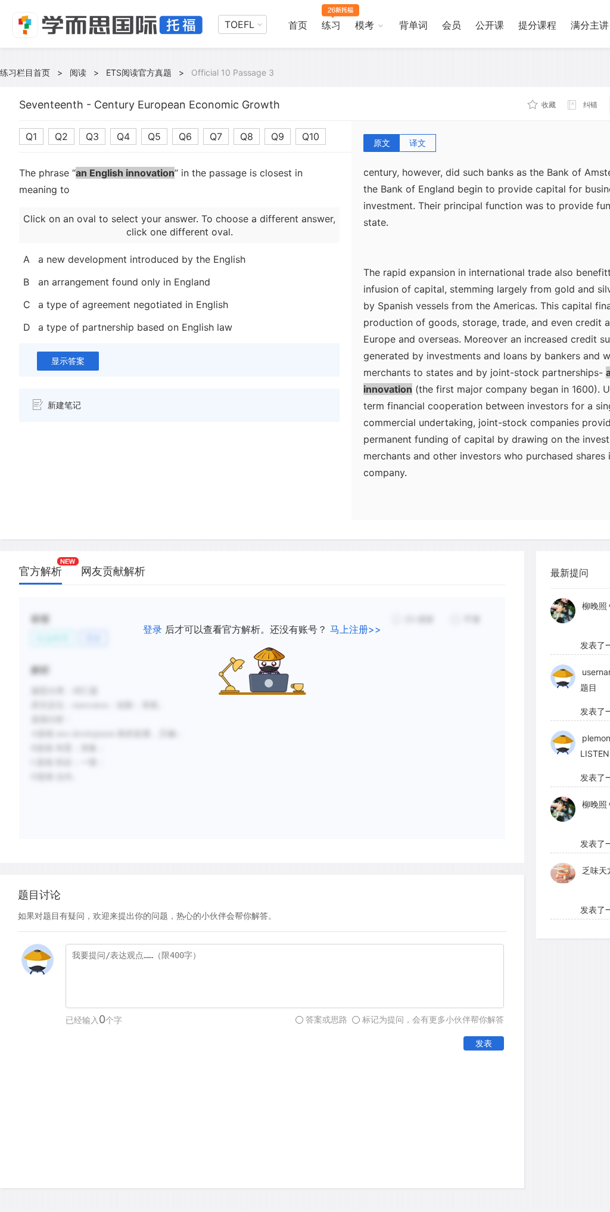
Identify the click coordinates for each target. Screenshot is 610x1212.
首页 (297, 25)
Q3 (92, 136)
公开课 (489, 25)
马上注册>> (355, 629)
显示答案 (68, 361)
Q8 (246, 136)
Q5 (154, 136)
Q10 (310, 136)
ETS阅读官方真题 (139, 72)
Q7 (216, 136)
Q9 (277, 136)
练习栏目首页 (25, 72)
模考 (364, 25)
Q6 (185, 136)
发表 (483, 1043)
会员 (451, 25)
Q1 (31, 136)
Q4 (123, 136)
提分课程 (537, 25)
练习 (331, 25)
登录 (152, 629)
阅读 (78, 72)
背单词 (413, 25)
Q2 (61, 136)
